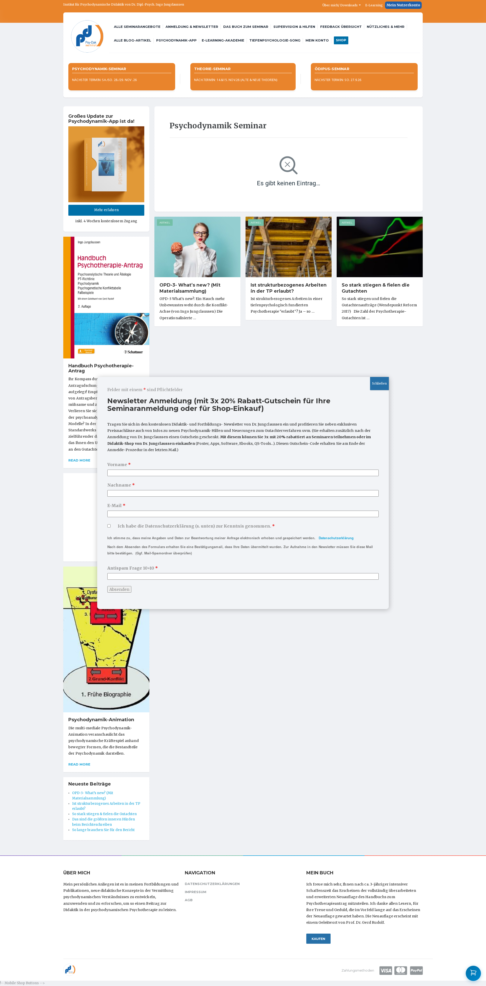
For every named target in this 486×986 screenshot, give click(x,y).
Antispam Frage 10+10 (132, 568)
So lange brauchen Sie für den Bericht (103, 830)
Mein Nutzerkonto (403, 5)
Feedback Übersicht (341, 27)
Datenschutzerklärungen (212, 884)
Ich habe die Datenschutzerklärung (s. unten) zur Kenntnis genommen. (196, 526)
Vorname (119, 464)
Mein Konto (317, 40)
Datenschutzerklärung (336, 537)
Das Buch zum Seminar (245, 27)
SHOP (341, 40)
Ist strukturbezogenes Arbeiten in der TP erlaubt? (289, 288)
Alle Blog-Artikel (132, 40)
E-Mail (116, 505)
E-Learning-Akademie (223, 40)
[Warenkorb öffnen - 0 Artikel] (473, 973)
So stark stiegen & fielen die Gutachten (104, 814)
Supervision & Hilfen (294, 27)
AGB (189, 900)
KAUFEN (318, 939)
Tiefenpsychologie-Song (274, 40)
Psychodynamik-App (176, 40)
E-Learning (374, 5)
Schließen (379, 383)
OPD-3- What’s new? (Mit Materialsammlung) (189, 288)
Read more (79, 460)
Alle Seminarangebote (137, 27)
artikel (164, 222)
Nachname (121, 485)
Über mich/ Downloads (340, 5)
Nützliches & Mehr (385, 27)
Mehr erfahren (106, 210)
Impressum (195, 892)
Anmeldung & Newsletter (192, 27)
